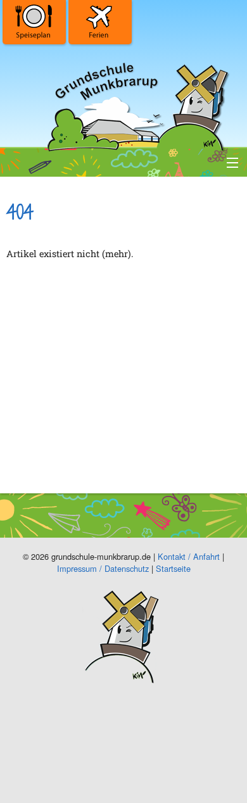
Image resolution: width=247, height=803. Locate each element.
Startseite (173, 568)
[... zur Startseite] (136, 104)
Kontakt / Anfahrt (189, 556)
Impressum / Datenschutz (103, 568)
